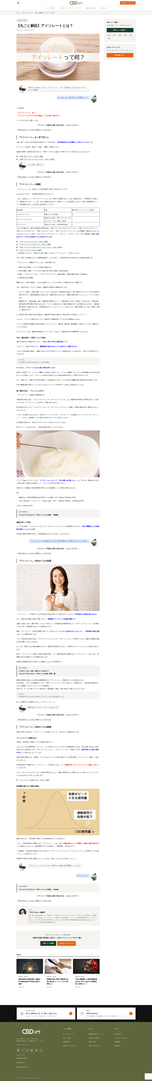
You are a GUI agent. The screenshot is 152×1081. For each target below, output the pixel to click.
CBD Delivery (20, 1062)
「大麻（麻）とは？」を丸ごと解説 (30, 156)
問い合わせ (103, 8)
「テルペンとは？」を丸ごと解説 (30, 250)
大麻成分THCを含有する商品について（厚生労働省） (35, 362)
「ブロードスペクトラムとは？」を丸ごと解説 (34, 244)
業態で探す (66, 1042)
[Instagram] (27, 1050)
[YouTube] (32, 1050)
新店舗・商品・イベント (96, 1034)
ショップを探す (51, 8)
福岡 (125, 35)
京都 (109, 38)
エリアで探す (67, 1038)
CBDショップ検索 (48, 943)
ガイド (79, 8)
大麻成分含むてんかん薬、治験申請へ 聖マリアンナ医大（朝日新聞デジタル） (42, 696)
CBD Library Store (21, 1058)
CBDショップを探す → (120, 30)
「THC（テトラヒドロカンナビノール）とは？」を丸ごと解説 (40, 247)
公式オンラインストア (128, 3)
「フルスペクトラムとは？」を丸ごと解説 (33, 241)
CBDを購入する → (120, 55)
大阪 (114, 35)
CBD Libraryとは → (22, 1044)
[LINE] (36, 1050)
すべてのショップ (68, 1034)
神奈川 (120, 35)
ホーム (18, 12)
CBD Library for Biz (22, 1067)
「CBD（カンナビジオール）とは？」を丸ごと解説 (36, 159)
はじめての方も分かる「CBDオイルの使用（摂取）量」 (38, 673)
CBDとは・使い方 (27, 12)
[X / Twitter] (23, 1050)
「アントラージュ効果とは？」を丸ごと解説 (33, 780)
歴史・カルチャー (94, 1045)
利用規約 (117, 1042)
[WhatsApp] (41, 1050)
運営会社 (117, 1045)
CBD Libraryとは (91, 8)
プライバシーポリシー (121, 1038)
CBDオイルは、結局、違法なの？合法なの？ (34, 671)
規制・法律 (92, 1042)
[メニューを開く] (18, 2)
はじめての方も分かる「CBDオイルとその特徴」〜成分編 (39, 889)
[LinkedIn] (18, 1050)
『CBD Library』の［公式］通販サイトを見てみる (33, 130)
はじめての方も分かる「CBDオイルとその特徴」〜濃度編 (39, 515)
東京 (109, 35)
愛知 (131, 35)
